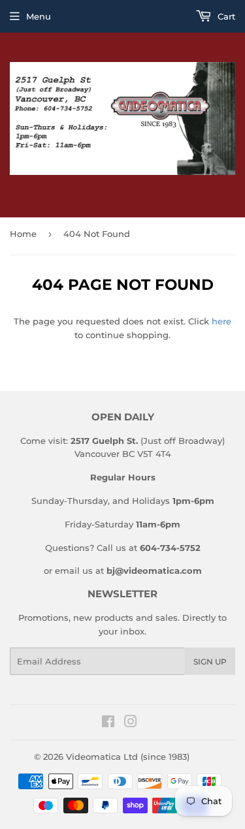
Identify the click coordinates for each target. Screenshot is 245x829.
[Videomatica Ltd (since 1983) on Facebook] (108, 723)
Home (23, 233)
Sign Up (210, 661)
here (221, 321)
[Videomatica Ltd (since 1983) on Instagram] (130, 723)
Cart (225, 16)
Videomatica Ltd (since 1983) (127, 756)
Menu (38, 16)
